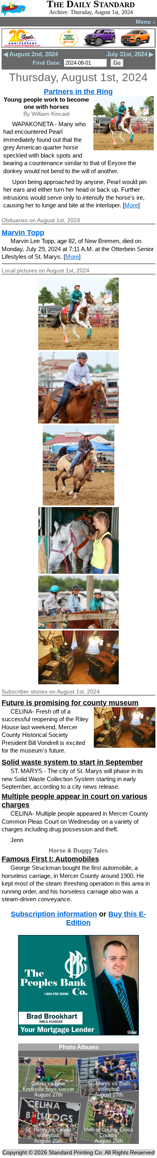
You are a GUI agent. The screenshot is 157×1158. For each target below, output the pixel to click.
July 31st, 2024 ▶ (130, 54)
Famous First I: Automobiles (50, 859)
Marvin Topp (23, 233)
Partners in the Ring (78, 92)
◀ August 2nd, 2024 (30, 54)
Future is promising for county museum (70, 703)
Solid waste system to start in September (72, 762)
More (131, 205)
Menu (145, 21)
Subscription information (54, 914)
